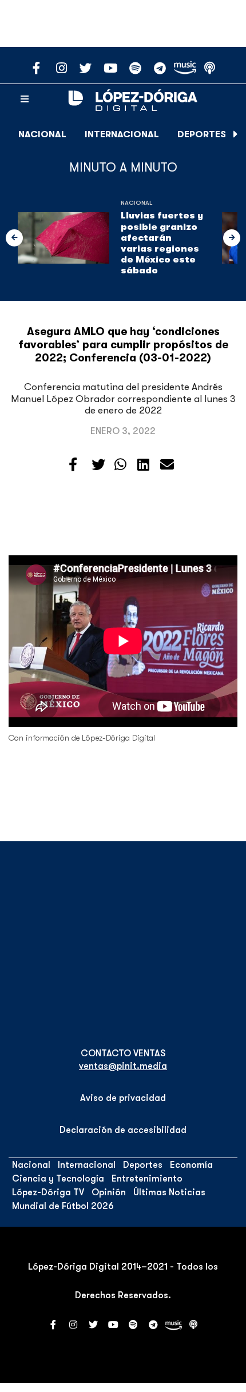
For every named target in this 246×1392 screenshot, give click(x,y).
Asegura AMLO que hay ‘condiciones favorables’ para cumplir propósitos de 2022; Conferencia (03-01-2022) (123, 344)
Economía (191, 1165)
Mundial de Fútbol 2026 (63, 1206)
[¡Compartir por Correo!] (167, 465)
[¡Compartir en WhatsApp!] (120, 465)
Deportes (201, 134)
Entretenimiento (147, 1179)
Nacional (42, 134)
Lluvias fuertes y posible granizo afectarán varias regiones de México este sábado (162, 243)
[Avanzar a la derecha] (235, 134)
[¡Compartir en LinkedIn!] (143, 465)
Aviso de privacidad (123, 1098)
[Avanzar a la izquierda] (14, 237)
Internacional (122, 134)
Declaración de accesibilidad (123, 1130)
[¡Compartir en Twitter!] (98, 465)
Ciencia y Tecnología (58, 1179)
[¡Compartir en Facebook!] (73, 465)
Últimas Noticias (169, 1192)
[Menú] (25, 99)
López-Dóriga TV (48, 1192)
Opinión (109, 1192)
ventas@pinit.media (123, 1066)
